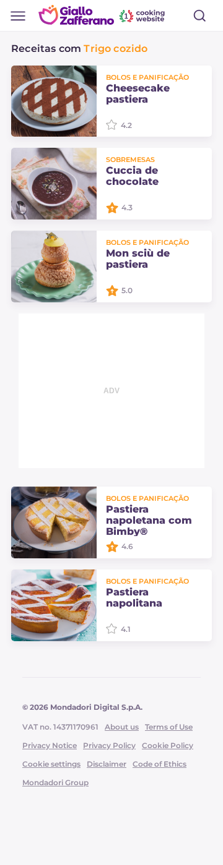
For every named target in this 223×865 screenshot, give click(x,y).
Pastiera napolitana (134, 598)
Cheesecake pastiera (138, 94)
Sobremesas (130, 159)
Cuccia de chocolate (132, 176)
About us (122, 726)
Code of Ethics (159, 764)
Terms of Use (169, 726)
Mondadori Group (55, 782)
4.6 (127, 546)
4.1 (126, 629)
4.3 (127, 207)
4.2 (126, 125)
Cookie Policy (167, 745)
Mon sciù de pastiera (138, 259)
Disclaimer (106, 764)
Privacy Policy (109, 745)
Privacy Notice (49, 745)
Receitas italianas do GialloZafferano (102, 15)
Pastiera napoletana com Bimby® (149, 520)
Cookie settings (51, 764)
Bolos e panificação (147, 77)
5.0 (127, 290)
